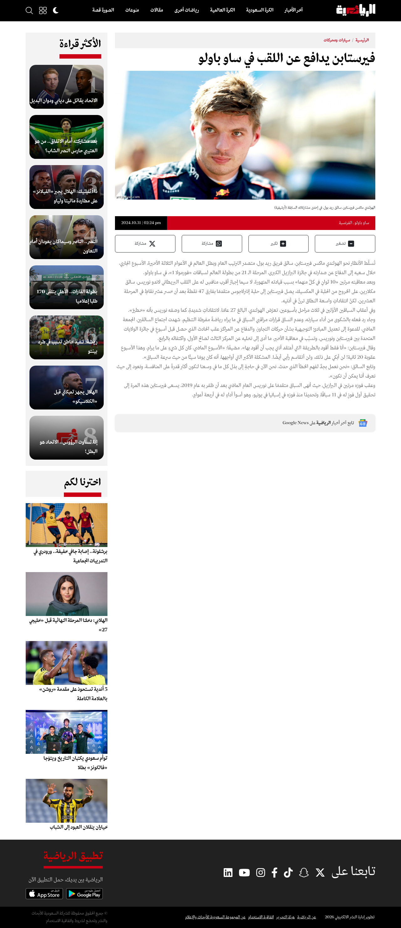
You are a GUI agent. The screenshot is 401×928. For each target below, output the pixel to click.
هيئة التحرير (285, 917)
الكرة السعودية (259, 10)
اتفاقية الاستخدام (261, 917)
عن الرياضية (306, 917)
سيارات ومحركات (337, 40)
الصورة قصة (103, 10)
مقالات (156, 10)
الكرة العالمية (222, 10)
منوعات (132, 10)
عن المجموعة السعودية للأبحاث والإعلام (215, 917)
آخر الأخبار (294, 10)
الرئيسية (362, 40)
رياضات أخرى (186, 10)
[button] (43, 10)
